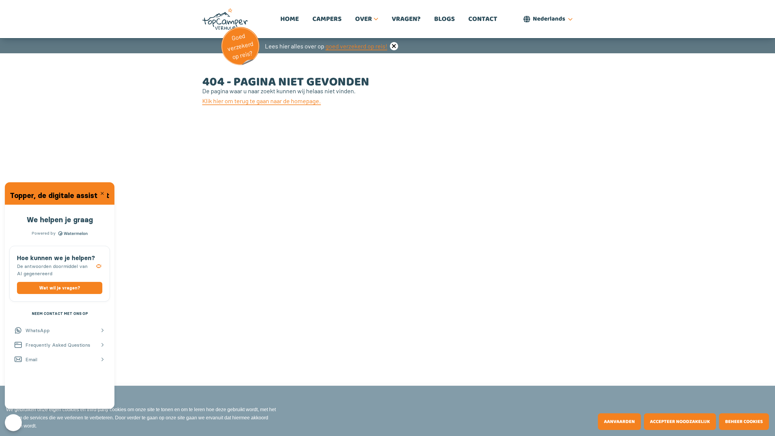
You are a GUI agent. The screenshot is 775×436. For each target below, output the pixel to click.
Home (289, 19)
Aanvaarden (619, 421)
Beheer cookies (744, 421)
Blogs (444, 19)
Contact (482, 19)
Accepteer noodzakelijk (680, 421)
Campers (326, 19)
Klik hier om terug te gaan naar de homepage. (261, 100)
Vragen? (406, 19)
